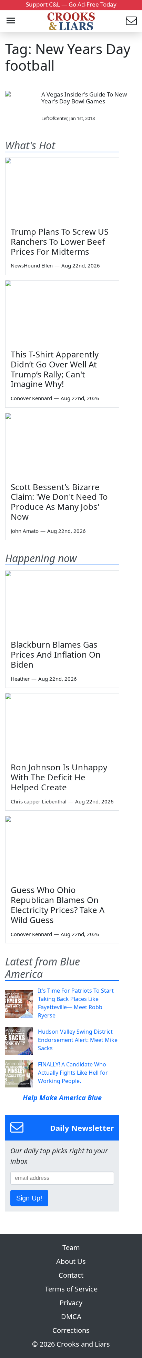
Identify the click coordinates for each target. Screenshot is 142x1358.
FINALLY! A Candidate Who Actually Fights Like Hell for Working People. (73, 1073)
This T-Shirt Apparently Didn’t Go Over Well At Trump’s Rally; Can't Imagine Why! (55, 368)
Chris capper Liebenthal (39, 801)
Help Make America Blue (62, 1097)
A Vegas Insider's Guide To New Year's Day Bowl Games (84, 97)
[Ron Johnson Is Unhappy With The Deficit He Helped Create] (62, 725)
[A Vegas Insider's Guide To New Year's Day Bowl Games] (20, 106)
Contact (71, 1275)
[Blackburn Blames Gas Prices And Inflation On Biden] (62, 603)
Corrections (71, 1330)
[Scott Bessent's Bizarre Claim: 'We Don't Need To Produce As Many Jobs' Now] (62, 445)
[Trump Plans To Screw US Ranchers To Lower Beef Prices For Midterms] (62, 190)
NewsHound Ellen (32, 265)
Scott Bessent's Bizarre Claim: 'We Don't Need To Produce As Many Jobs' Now (59, 501)
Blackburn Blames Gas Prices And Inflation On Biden (56, 654)
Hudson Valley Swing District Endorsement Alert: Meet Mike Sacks (78, 1040)
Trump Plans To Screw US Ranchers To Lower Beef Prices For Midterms (60, 241)
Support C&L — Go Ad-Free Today (71, 4)
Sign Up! (29, 1198)
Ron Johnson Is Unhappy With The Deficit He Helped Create (59, 777)
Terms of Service (71, 1289)
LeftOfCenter (54, 118)
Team (71, 1247)
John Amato (25, 530)
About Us (71, 1261)
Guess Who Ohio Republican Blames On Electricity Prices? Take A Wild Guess (57, 904)
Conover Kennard (31, 398)
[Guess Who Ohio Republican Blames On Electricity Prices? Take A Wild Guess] (62, 848)
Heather (20, 678)
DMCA (71, 1316)
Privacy (71, 1302)
